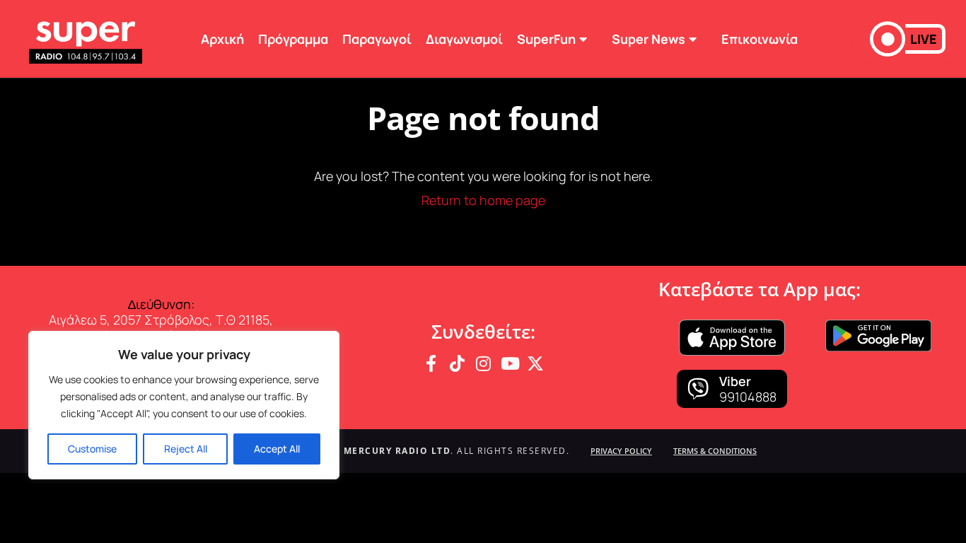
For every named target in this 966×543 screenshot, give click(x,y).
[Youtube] (509, 363)
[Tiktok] (456, 363)
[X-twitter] (535, 363)
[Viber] (698, 388)
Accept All (277, 448)
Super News (648, 38)
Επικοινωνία (759, 38)
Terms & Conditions (715, 450)
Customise (92, 448)
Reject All (185, 448)
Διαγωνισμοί (464, 38)
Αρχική (222, 38)
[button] (907, 39)
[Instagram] (483, 363)
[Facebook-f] (430, 363)
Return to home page (483, 200)
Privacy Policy (621, 450)
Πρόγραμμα (293, 38)
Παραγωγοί (377, 38)
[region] (183, 405)
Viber (735, 381)
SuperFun (546, 38)
